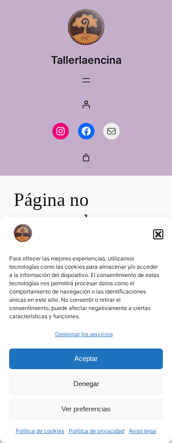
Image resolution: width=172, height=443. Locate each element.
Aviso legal (142, 430)
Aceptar (86, 358)
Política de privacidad (96, 430)
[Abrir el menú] (86, 80)
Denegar (86, 384)
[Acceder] (86, 104)
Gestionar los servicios (84, 334)
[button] (158, 234)
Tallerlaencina (86, 60)
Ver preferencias (86, 409)
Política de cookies (40, 430)
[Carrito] (86, 157)
